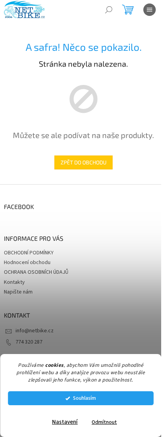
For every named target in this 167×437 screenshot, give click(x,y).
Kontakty (14, 282)
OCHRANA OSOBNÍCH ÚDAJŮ (36, 272)
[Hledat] (109, 9)
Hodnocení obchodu (27, 262)
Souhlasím (84, 398)
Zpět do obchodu (83, 162)
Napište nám (18, 292)
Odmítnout (104, 422)
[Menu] (149, 9)
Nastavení (65, 422)
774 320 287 (29, 342)
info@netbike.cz (35, 331)
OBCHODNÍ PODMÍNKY (29, 253)
